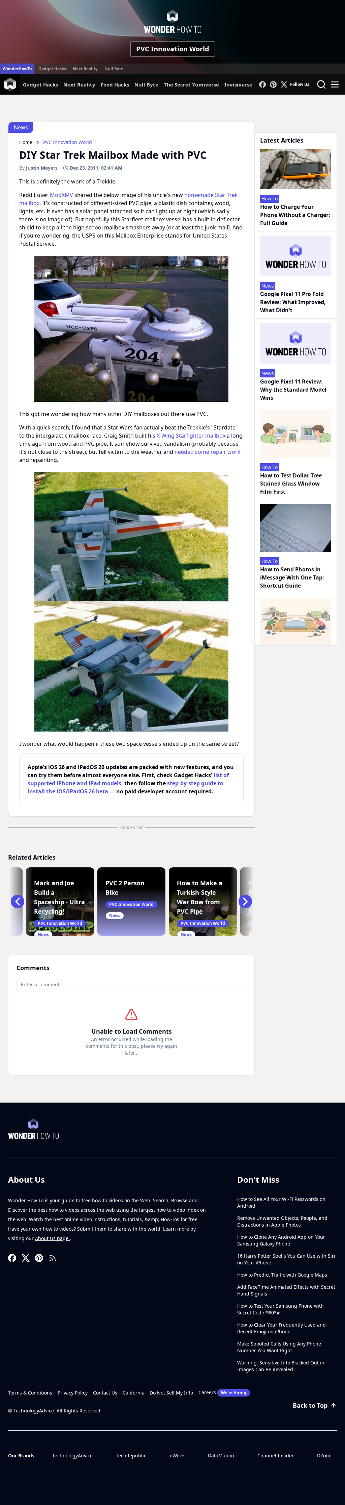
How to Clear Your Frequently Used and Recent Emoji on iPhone (281, 1328)
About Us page (52, 1238)
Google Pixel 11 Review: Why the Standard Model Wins (293, 389)
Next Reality (85, 69)
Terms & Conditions (30, 1392)
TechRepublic (131, 1455)
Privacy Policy (73, 1392)
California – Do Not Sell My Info (158, 1392)
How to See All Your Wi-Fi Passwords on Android (281, 1202)
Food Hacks (115, 84)
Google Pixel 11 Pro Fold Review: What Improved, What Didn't (293, 302)
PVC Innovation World (172, 48)
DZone (324, 1455)
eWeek (177, 1455)
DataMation (221, 1455)
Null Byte (113, 69)
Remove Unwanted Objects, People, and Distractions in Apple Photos (282, 1221)
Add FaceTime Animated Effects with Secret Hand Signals (286, 1290)
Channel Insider (275, 1455)
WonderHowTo (17, 69)
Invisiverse (238, 84)
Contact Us (105, 1392)
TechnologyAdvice (72, 1455)
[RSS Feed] (53, 1258)
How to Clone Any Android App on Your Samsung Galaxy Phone (281, 1240)
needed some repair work (208, 451)
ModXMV (61, 195)
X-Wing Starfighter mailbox (191, 435)
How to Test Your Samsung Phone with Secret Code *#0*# (280, 1309)
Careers (222, 1392)
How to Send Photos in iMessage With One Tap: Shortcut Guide (292, 577)
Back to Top (310, 1405)
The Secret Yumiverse (191, 84)
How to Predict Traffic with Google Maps (282, 1275)
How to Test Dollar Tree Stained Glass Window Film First (291, 483)
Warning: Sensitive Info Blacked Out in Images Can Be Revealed (280, 1366)
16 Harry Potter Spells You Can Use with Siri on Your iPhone (286, 1259)
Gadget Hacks (52, 69)
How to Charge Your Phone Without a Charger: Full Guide (295, 215)
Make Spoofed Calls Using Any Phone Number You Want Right (279, 1347)
